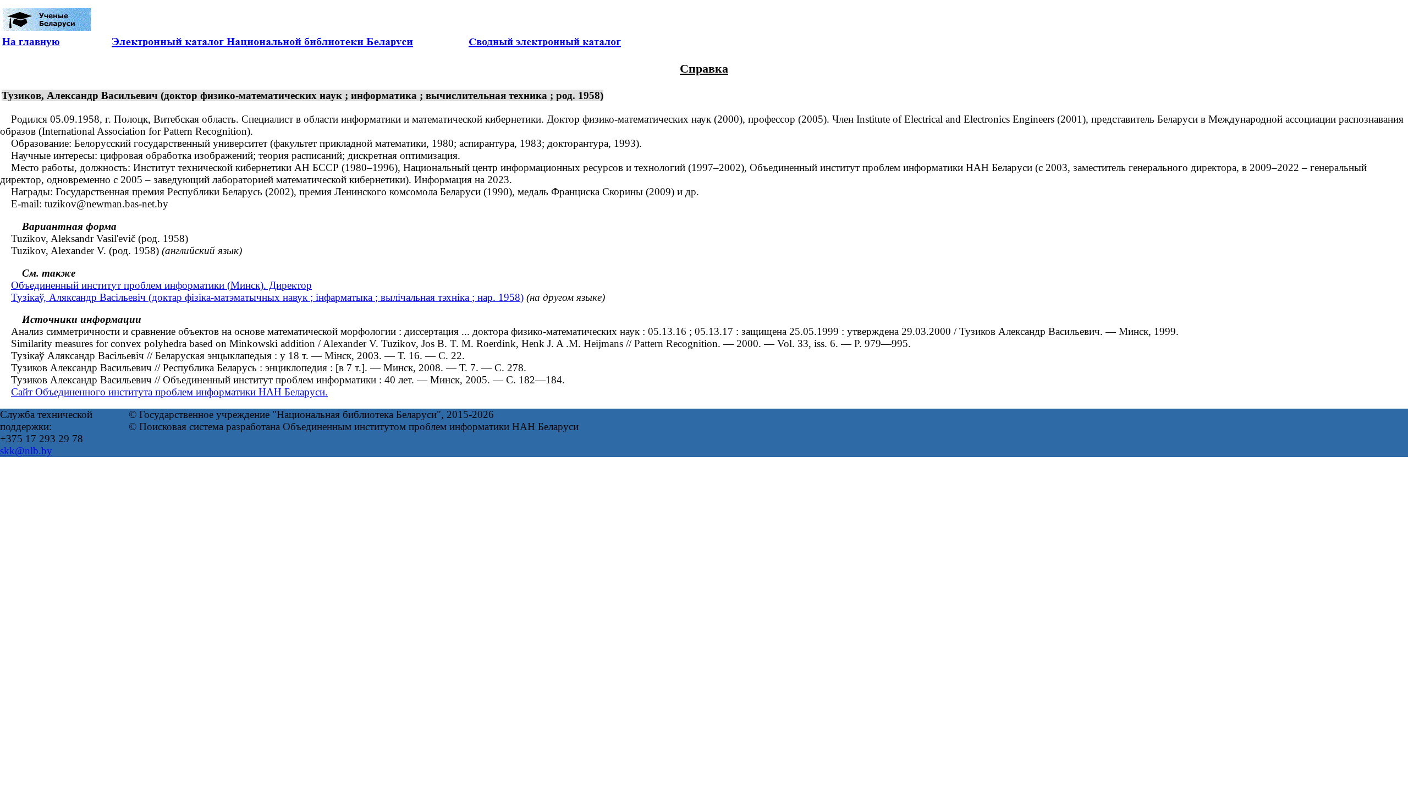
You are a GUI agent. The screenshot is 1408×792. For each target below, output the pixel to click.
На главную (31, 41)
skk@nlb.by (26, 451)
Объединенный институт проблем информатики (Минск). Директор (161, 285)
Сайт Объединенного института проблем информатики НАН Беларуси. (169, 392)
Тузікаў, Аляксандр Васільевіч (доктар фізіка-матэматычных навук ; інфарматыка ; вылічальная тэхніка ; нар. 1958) (267, 297)
